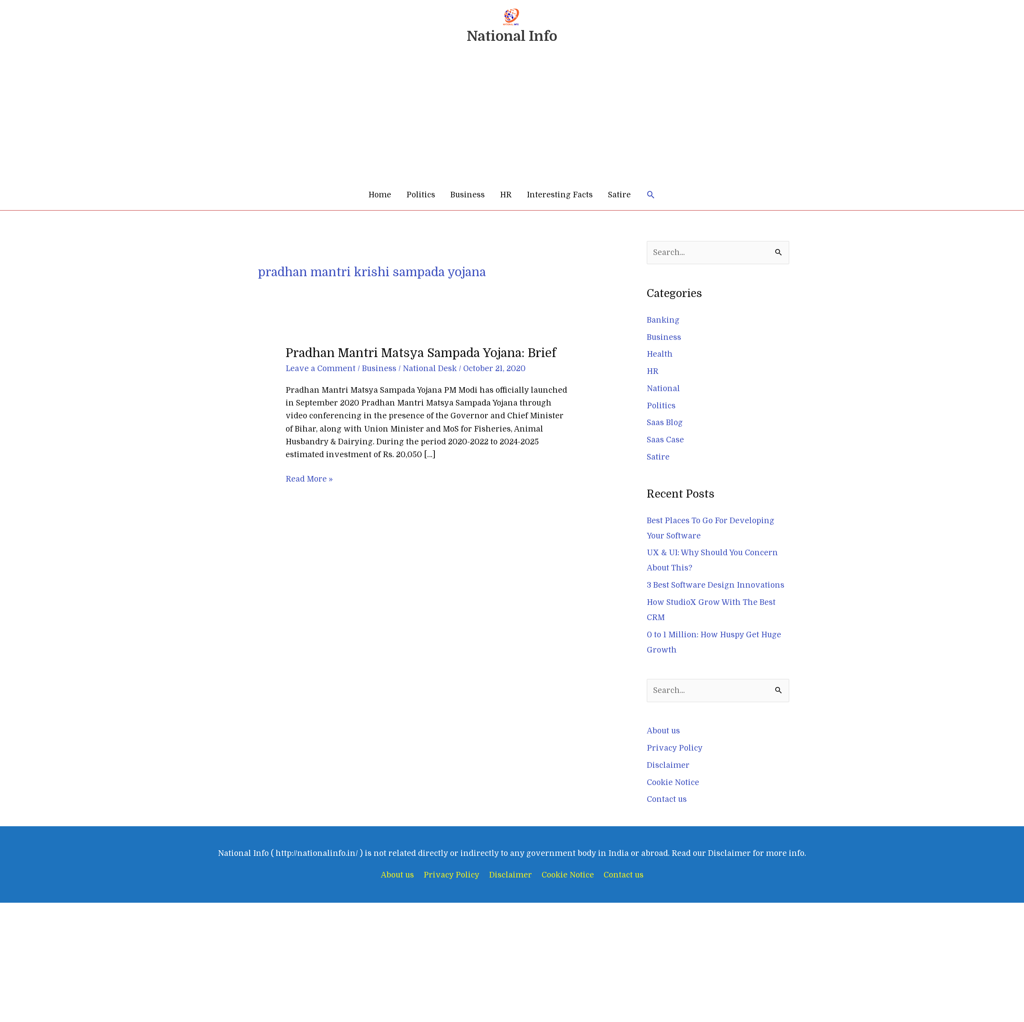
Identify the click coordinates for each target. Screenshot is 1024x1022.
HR (506, 195)
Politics (420, 195)
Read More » (309, 478)
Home (379, 195)
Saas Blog (665, 422)
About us (663, 731)
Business (467, 195)
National (663, 388)
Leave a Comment (321, 368)
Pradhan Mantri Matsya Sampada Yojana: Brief (421, 353)
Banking (663, 320)
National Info (512, 36)
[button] (651, 195)
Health (660, 354)
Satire (619, 195)
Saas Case (665, 440)
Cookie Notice (673, 782)
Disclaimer (668, 765)
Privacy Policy (675, 748)
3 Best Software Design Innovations (715, 585)
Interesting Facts (560, 195)
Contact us (667, 799)
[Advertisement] (512, 120)
